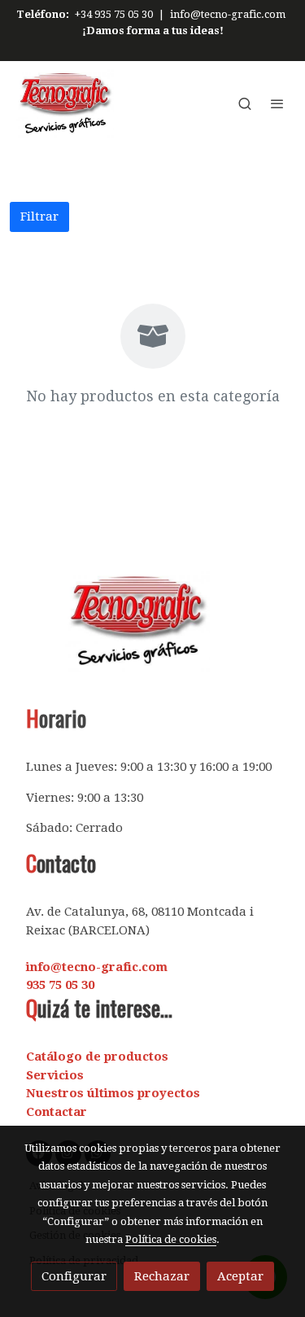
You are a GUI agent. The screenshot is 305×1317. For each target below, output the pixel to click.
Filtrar (39, 216)
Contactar (56, 1112)
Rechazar (162, 1276)
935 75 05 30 (60, 985)
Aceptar (240, 1276)
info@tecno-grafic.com (227, 14)
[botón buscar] (244, 103)
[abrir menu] (277, 103)
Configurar (74, 1276)
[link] (65, 103)
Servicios (55, 1075)
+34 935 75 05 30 (114, 14)
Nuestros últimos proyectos (113, 1093)
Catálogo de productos (97, 1056)
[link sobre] (152, 631)
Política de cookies (170, 1239)
